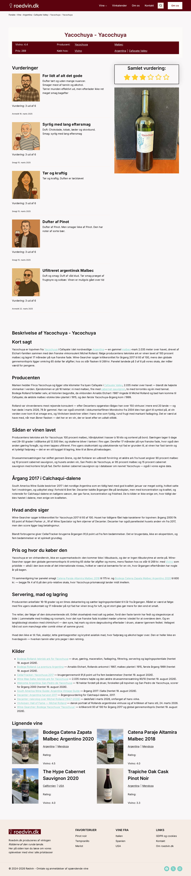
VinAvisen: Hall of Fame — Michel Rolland (41, 703)
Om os (136, 5)
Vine (19, 15)
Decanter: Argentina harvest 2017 (37, 695)
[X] (173, 868)
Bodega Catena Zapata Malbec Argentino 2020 (143, 578)
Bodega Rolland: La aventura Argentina (40, 666)
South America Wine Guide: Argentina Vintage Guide (48, 690)
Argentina (27, 15)
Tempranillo (82, 841)
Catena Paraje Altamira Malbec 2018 (78, 578)
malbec (126, 349)
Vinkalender (119, 5)
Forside (12, 15)
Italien (119, 835)
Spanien (120, 841)
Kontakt (149, 5)
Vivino (78, 50)
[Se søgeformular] (161, 6)
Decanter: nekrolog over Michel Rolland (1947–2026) (48, 699)
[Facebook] (166, 868)
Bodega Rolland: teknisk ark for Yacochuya (42, 658)
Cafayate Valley (41, 15)
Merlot (79, 846)
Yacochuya (81, 44)
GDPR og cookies (166, 835)
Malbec (119, 44)
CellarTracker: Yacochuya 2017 (35, 674)
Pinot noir (81, 835)
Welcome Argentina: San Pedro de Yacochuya (44, 682)
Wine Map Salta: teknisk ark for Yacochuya (42, 678)
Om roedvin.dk (165, 846)
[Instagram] (179, 868)
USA (118, 846)
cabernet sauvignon (113, 389)
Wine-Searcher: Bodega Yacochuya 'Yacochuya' (46, 707)
